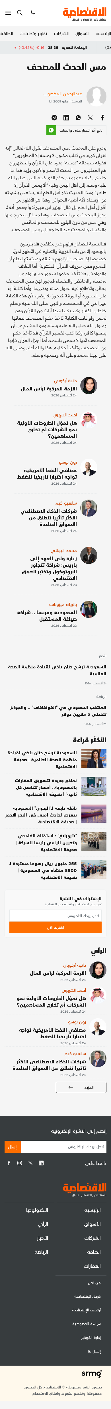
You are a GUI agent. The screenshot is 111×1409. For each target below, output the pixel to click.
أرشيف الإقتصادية (86, 1309)
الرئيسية (103, 33)
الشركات (61, 33)
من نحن (94, 1282)
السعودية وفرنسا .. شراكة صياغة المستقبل (47, 615)
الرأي (43, 1224)
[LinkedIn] (41, 1163)
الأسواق (82, 33)
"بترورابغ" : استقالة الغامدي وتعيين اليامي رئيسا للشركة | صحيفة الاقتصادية (46, 842)
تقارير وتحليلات (33, 33)
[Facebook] (9, 1163)
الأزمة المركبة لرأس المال (49, 388)
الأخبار (102, 656)
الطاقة (6, 33)
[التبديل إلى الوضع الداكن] (32, 13)
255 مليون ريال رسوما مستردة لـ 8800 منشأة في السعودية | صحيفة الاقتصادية (43, 870)
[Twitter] (30, 1163)
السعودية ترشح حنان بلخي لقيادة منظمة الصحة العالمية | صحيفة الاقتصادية (42, 759)
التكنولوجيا (37, 1210)
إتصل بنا (94, 1350)
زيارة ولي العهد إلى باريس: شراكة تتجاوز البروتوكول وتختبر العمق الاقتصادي (49, 568)
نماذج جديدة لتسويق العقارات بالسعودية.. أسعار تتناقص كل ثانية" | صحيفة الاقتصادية (46, 787)
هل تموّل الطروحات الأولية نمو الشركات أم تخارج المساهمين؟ (47, 429)
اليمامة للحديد (89, 47)
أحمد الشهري (65, 414)
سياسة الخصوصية (86, 1323)
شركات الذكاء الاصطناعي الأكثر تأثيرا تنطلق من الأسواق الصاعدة (48, 517)
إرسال (12, 1146)
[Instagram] (19, 1163)
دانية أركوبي (65, 380)
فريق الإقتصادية (87, 1296)
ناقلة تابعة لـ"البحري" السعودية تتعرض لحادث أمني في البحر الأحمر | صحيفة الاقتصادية (41, 814)
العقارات (92, 1266)
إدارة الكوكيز (91, 1337)
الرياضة (101, 697)
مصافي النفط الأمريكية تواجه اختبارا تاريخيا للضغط (47, 473)
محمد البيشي (64, 550)
